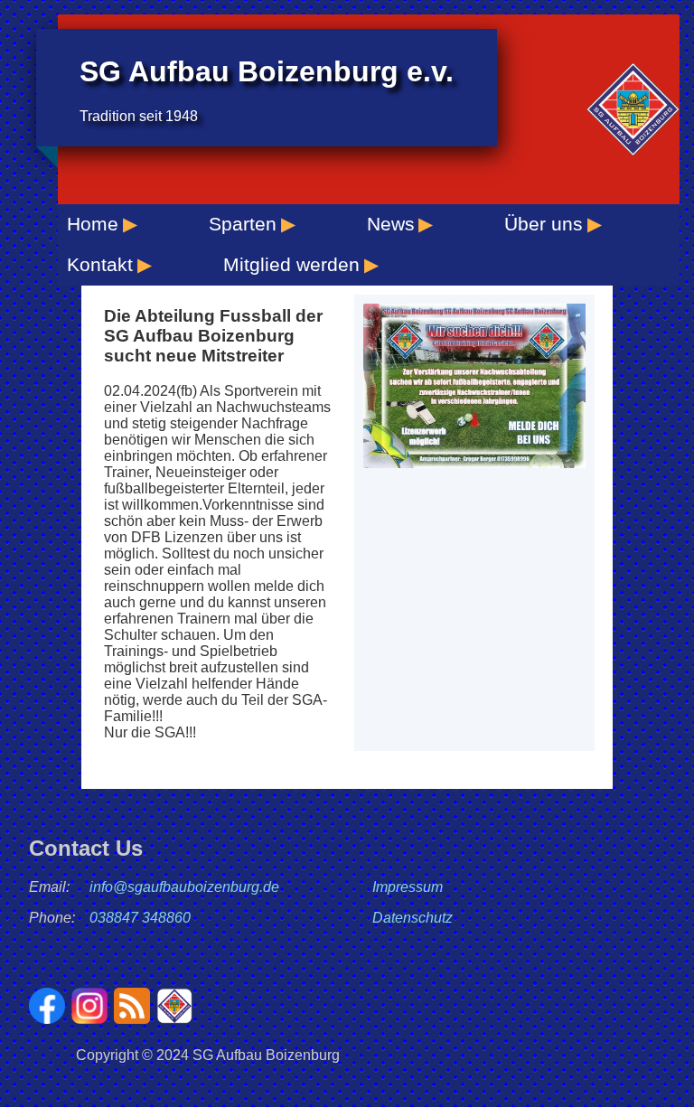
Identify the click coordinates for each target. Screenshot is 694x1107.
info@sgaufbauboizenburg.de (184, 887)
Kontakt (100, 264)
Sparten (243, 223)
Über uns (543, 223)
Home (92, 223)
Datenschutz (412, 917)
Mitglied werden (291, 264)
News (391, 223)
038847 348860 (140, 917)
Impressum (407, 887)
